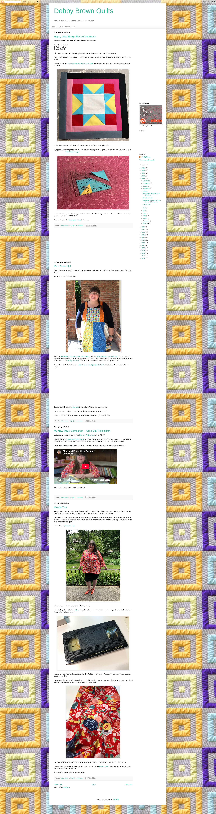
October (145, 186)
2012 (143, 242)
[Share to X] (92, 226)
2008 (143, 253)
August (145, 191)
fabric (77, 610)
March (145, 218)
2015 (143, 235)
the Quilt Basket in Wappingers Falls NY (91, 365)
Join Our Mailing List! (67, 26)
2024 (143, 173)
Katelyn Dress (104, 766)
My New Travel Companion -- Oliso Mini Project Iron (82, 430)
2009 (143, 250)
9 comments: (79, 778)
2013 (143, 240)
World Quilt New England (76, 439)
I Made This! (60, 507)
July (144, 208)
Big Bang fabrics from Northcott (107, 356)
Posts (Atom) (66, 787)
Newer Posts (58, 784)
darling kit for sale (73, 360)
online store (75, 407)
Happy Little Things (74, 220)
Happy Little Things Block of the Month (75, 36)
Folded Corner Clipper (72, 152)
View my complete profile (147, 160)
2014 (143, 237)
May (144, 213)
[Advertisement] (93, 245)
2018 (143, 227)
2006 (143, 258)
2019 (143, 178)
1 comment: (79, 421)
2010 (143, 248)
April (144, 216)
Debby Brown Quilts (83, 11)
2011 (143, 245)
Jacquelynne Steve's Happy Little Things (80, 63)
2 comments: (79, 497)
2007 (143, 256)
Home (54, 26)
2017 (143, 229)
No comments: (80, 225)
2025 (143, 170)
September (146, 188)
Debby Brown (146, 157)
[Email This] (87, 226)
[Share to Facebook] (94, 226)
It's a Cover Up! (62, 266)
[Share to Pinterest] (96, 226)
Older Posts (128, 784)
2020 (143, 176)
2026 (143, 168)
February (146, 221)
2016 (143, 232)
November (146, 183)
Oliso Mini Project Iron (86, 435)
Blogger (116, 799)
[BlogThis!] (90, 226)
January (145, 223)
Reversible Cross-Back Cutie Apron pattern (75, 356)
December (146, 181)
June (144, 210)
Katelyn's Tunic (70, 526)
